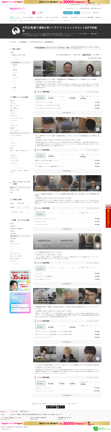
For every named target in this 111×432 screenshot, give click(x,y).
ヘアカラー (13, 113)
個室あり (12, 241)
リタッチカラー (14, 115)
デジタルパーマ (14, 125)
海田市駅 (15, 65)
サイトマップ (50, 403)
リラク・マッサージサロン (52, 17)
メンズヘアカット (14, 158)
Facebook (74, 403)
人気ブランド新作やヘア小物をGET (38, 417)
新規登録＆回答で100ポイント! (77, 4)
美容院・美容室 (13, 20)
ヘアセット (13, 143)
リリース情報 (68, 403)
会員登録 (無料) (68, 12)
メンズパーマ (13, 163)
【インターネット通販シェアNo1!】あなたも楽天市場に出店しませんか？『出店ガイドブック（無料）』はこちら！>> (36, 414)
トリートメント (59, 20)
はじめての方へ (70, 8)
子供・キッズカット (15, 105)
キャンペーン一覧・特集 (87, 17)
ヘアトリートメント (34, 33)
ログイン (77, 12)
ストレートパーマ (14, 130)
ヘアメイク (13, 145)
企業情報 (3, 427)
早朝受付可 (13, 226)
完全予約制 (13, 233)
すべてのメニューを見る (92, 91)
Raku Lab (98, 17)
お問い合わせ (57, 403)
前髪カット (13, 110)
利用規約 (44, 403)
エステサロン (39, 17)
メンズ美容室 (20, 20)
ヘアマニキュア (14, 120)
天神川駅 (15, 70)
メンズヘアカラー (14, 160)
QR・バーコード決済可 (16, 256)
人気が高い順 (76, 54)
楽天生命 (94, 4)
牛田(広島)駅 (44, 20)
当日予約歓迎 (51, 20)
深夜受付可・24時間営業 (16, 228)
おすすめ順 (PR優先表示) (63, 54)
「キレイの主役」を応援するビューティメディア (11, 417)
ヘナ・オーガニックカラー (16, 118)
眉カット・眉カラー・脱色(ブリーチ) (19, 150)
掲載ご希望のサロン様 (96, 8)
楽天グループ (87, 4)
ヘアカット (13, 103)
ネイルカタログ (74, 17)
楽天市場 (99, 4)
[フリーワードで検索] (33, 12)
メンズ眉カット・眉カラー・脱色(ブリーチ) (19, 171)
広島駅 (14, 75)
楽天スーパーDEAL (15, 189)
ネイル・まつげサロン (28, 17)
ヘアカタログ (64, 17)
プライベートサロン (15, 243)
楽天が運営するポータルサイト (65, 417)
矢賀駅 (14, 87)
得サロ (11, 192)
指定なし (12, 100)
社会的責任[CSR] (18, 427)
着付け (11, 148)
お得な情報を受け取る (84, 8)
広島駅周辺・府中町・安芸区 (35, 20)
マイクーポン (87, 12)
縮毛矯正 (12, 128)
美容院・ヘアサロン (15, 17)
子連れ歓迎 (13, 238)
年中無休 (12, 231)
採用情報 (25, 427)
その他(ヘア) (13, 155)
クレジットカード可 (15, 253)
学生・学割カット (14, 108)
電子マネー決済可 (14, 258)
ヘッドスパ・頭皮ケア (15, 135)
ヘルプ (76, 8)
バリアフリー (13, 261)
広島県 (25, 20)
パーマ (11, 123)
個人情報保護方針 (10, 427)
